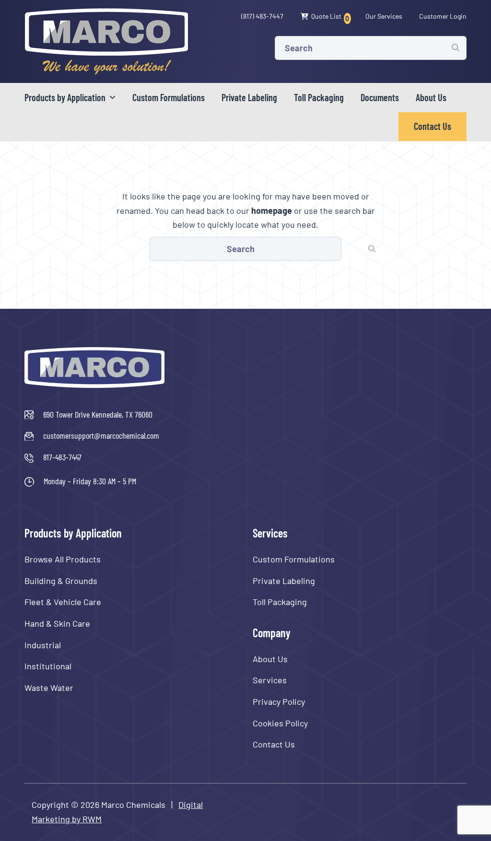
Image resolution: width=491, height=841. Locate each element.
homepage (271, 210)
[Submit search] (455, 47)
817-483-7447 (62, 457)
